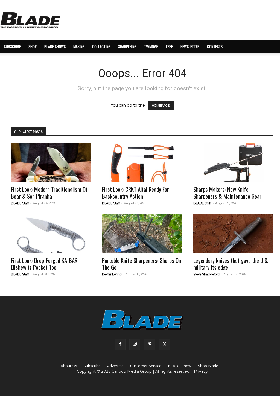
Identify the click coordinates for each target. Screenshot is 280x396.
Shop (32, 46)
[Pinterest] (149, 344)
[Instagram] (134, 344)
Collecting (101, 46)
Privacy (201, 371)
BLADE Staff (20, 203)
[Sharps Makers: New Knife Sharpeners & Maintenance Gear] (233, 162)
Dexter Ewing (112, 274)
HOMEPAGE (161, 105)
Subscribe (92, 365)
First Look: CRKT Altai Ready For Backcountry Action (135, 192)
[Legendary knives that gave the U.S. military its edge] (233, 234)
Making (78, 46)
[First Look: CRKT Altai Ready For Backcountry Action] (142, 162)
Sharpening (127, 46)
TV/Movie (151, 46)
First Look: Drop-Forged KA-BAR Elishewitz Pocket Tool (44, 263)
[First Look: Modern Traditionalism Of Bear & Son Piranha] (51, 162)
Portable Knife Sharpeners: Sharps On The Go (141, 263)
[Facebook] (120, 344)
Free (169, 46)
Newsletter (189, 46)
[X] (164, 344)
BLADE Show (179, 365)
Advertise (115, 365)
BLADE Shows (55, 46)
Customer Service (145, 365)
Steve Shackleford (206, 274)
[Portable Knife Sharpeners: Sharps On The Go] (142, 234)
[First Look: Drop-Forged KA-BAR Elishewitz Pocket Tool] (51, 234)
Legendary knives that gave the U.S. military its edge (230, 263)
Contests (215, 46)
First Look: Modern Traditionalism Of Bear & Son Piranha (49, 192)
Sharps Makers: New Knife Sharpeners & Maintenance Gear (227, 192)
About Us (69, 365)
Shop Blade (208, 365)
